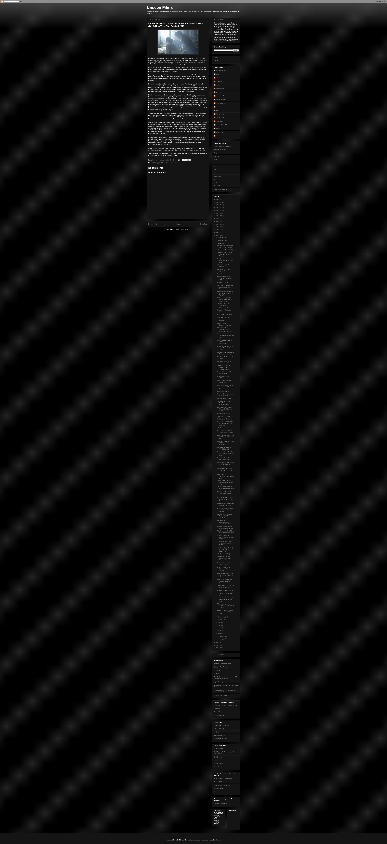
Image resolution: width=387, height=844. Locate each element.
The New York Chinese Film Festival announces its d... (224, 402)
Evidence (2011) (222, 282)
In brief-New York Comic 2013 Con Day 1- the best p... (225, 470)
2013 (218, 235)
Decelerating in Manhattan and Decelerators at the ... (225, 522)
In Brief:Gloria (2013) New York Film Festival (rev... (225, 464)
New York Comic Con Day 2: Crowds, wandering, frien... (225, 453)
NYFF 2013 (164, 163)
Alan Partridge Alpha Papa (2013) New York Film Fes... (225, 436)
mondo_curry (220, 132)
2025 (218, 202)
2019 (218, 218)
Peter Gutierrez (221, 103)
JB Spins (216, 732)
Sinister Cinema (219, 788)
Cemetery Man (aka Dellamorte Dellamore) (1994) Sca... (225, 278)
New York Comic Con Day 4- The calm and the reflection (225, 423)
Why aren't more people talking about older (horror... (225, 287)
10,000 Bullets (218, 748)
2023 (218, 207)
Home (178, 224)
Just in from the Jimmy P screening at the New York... (225, 599)
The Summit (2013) (223, 554)
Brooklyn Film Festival (221, 667)
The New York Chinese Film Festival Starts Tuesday (224, 254)
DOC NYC (217, 670)
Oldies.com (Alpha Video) (222, 785)
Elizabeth (219, 81)
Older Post (203, 224)
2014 (218, 232)
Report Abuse (219, 654)
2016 (218, 227)
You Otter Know (219, 715)
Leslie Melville (220, 96)
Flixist (215, 760)
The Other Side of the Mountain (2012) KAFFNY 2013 (224, 305)
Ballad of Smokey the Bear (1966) (224, 381)
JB (214, 166)
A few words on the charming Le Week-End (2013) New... (225, 537)
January (220, 639)
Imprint (219, 274)
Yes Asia (216, 792)
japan (159, 163)
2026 (218, 199)
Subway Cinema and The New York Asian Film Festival (225, 691)
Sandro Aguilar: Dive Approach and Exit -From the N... (224, 558)
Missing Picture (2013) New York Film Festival (225, 527)
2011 (218, 645)
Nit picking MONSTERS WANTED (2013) (224, 448)
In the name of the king (224, 419)
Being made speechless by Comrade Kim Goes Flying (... (225, 293)
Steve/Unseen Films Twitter (222, 146)
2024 (218, 205)
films (152, 99)
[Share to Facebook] (188, 160)
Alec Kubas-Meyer (222, 70)
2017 (218, 224)
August (220, 619)
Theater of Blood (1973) (225, 250)
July (219, 622)
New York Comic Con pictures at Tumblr (224, 458)
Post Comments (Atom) (182, 229)
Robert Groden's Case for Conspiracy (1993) (225, 353)
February (221, 636)
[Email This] (183, 160)
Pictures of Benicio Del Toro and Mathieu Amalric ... (224, 581)
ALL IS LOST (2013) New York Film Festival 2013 (225, 487)
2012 (218, 642)
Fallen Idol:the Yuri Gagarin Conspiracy (224, 324)
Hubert (218, 85)
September (221, 617)
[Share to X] (187, 160)
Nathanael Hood (221, 99)
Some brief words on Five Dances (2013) (225, 563)
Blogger (218, 840)
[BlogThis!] (185, 160)
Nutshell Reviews (219, 735)
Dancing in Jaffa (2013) (224, 314)
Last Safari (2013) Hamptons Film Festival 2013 (225, 476)
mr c (217, 136)
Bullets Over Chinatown (221, 725)
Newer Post (152, 224)
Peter (215, 182)
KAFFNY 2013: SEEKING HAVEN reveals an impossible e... (225, 341)
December (221, 237)
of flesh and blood (223, 391)
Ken (215, 172)
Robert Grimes (220, 114)
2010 (218, 648)
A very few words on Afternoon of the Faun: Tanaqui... (225, 568)
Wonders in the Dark (220, 738)
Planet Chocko (218, 186)
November (221, 240)
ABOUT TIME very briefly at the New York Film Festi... (225, 611)
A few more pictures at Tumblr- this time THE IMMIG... (225, 543)
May (219, 628)
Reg (217, 110)
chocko (218, 128)
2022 (218, 210)
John (215, 169)
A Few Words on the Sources (223, 778)
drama (155, 163)
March (220, 633)
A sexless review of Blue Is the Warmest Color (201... (225, 347)
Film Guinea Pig (219, 728)
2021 (218, 213)
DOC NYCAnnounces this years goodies (225, 394)
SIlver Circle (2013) (223, 416)
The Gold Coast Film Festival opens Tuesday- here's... (224, 367)
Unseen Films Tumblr (220, 189)
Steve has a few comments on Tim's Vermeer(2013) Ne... (224, 329)
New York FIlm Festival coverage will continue (225, 431)
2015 (218, 229)
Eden (217, 78)
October (220, 243)
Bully (217, 74)
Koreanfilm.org (218, 763)
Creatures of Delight (220, 803)
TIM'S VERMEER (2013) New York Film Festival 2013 (225, 482)
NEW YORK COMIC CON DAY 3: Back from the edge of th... (225, 442)
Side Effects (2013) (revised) (223, 265)
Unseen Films (160, 7)
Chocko (216, 156)
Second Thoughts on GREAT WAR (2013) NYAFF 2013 (224, 299)
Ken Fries (219, 92)
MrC (215, 179)
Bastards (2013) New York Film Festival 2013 (225, 504)
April (219, 630)
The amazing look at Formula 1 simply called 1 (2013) (225, 605)
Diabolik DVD (218, 782)
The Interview (221, 428)
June (219, 625)
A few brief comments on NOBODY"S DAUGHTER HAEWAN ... (225, 592)
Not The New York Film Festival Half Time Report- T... (224, 515)
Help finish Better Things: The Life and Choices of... (225, 386)
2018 (218, 221)
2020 (218, 216)
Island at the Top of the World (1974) (224, 372)
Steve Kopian (220, 121)
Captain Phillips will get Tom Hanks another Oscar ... (224, 493)
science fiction (173, 163)
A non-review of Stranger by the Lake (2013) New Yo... (225, 509)
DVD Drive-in (218, 757)
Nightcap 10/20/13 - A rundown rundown (224, 362)
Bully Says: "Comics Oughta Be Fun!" (226, 705)
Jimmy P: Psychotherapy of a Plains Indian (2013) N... (225, 549)
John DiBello (220, 88)
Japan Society (218, 682)
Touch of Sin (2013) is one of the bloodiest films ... (225, 586)
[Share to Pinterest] (190, 160)
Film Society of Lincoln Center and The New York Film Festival (226, 677)
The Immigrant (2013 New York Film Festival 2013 (225, 531)
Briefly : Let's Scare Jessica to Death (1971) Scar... (225, 260)
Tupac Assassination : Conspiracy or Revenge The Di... (225, 335)
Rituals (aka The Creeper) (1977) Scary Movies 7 (225, 246)
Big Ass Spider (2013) (224, 398)
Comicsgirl (217, 708)
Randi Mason (220, 107)
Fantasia (216, 673)
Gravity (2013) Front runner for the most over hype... (224, 318)
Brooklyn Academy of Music (222, 663)
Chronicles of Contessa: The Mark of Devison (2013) (225, 409)
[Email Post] (179, 160)
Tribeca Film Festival (220, 695)
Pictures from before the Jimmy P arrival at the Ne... (225, 575)
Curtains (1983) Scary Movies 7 (224, 270)
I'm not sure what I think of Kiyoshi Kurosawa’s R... (225, 499)
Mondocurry (218, 176)
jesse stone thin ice (223, 413)
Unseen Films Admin (222, 125)
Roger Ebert (218, 767)
